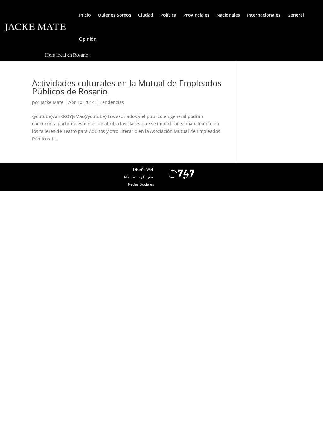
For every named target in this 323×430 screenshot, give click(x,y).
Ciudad (145, 15)
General (295, 15)
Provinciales (196, 15)
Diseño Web (143, 169)
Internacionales (263, 15)
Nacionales (228, 15)
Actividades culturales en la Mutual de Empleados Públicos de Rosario (126, 87)
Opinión (88, 39)
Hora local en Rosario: (67, 54)
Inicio (85, 15)
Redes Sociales (141, 184)
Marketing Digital (139, 177)
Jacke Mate (52, 102)
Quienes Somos (114, 15)
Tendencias (112, 102)
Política (168, 15)
